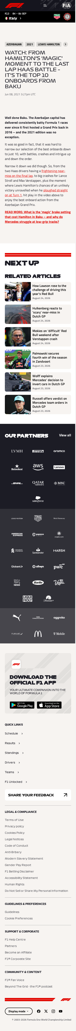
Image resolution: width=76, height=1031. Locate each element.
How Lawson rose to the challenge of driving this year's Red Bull (49, 290)
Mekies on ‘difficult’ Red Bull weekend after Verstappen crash (49, 335)
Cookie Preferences (19, 918)
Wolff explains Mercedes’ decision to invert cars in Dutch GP (48, 380)
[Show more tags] (65, 44)
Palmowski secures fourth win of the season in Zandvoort (49, 357)
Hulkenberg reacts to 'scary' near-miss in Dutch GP (47, 312)
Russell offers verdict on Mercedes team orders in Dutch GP (49, 402)
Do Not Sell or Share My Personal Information (36, 891)
